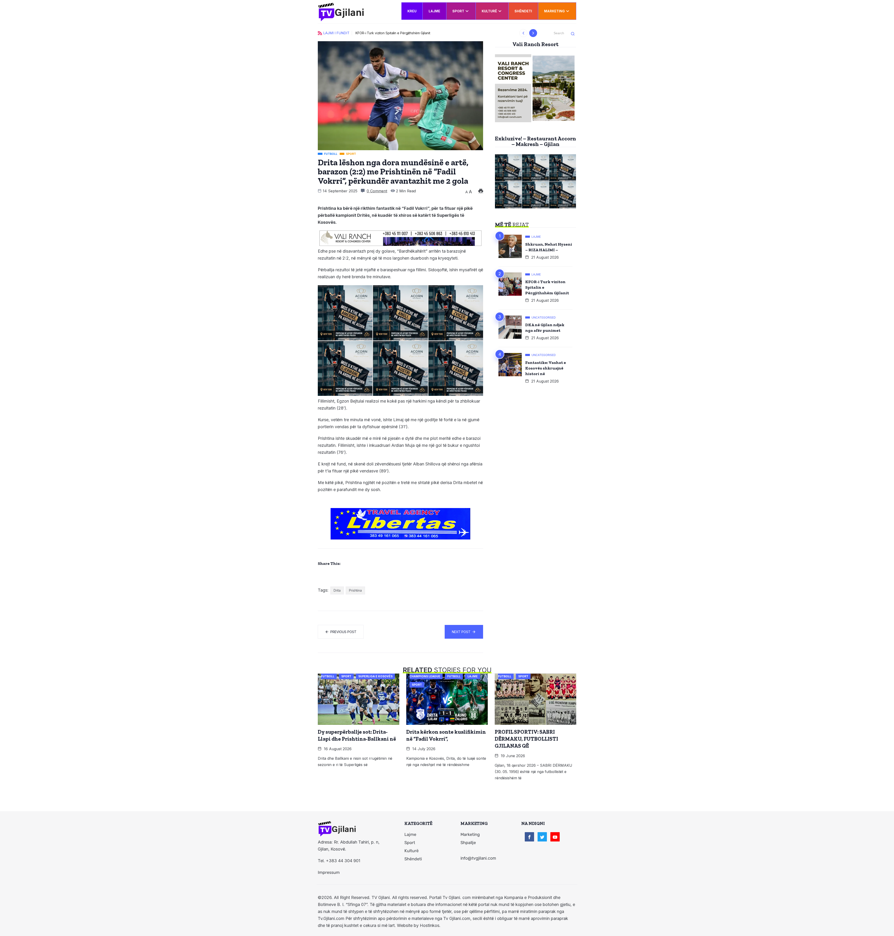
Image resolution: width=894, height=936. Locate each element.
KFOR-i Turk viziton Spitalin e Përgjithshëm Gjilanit (375, 33)
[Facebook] (529, 836)
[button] (523, 33)
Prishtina (355, 590)
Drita (337, 590)
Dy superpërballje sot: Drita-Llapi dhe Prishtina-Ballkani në (357, 735)
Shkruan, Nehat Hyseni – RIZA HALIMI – (548, 247)
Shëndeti (523, 11)
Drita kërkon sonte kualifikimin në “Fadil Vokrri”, (446, 735)
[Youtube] (555, 836)
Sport (458, 11)
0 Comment (377, 191)
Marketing (554, 11)
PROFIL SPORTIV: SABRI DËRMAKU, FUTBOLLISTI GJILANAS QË (526, 739)
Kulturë (489, 11)
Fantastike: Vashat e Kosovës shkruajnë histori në (545, 368)
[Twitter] (542, 836)
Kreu (412, 11)
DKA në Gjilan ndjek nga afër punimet (544, 327)
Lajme (434, 11)
